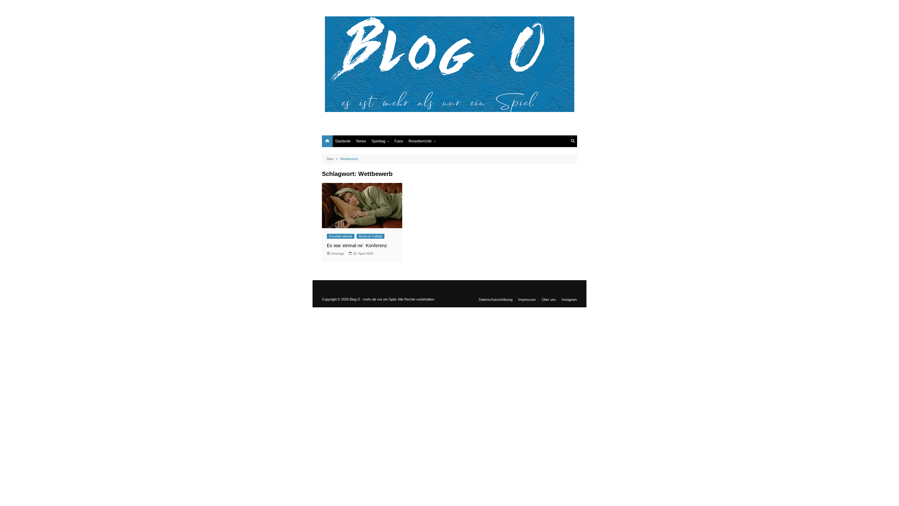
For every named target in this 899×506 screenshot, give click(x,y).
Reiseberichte (420, 141)
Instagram (569, 299)
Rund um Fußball (370, 236)
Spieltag (378, 141)
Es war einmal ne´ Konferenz (357, 245)
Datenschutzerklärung (495, 299)
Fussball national (340, 236)
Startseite (343, 141)
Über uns (549, 299)
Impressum (527, 299)
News (361, 141)
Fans (398, 141)
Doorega (337, 253)
